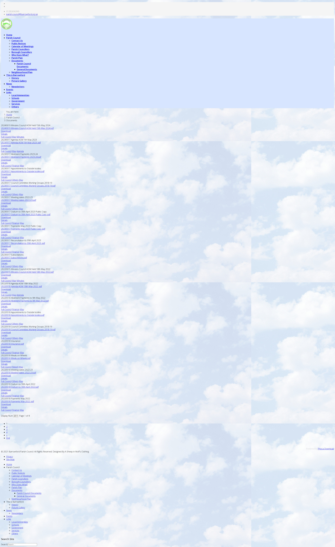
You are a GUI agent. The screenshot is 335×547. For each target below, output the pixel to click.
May (14, 136)
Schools (15, 98)
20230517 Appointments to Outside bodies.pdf (22, 171)
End (8, 438)
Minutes (20, 136)
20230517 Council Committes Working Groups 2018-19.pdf (28, 185)
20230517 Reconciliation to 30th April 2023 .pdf (23, 243)
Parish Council (13, 37)
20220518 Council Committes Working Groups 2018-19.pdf (28, 329)
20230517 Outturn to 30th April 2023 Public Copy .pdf (25, 214)
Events (9, 89)
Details (4, 134)
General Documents (27, 69)
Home (9, 34)
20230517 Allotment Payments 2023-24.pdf (21, 157)
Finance (15, 165)
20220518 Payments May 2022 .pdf (17, 401)
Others (15, 106)
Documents (17, 60)
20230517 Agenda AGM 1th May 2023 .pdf (21, 142)
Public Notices (19, 43)
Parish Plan (17, 57)
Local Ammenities (20, 95)
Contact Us (17, 40)
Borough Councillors (22, 52)
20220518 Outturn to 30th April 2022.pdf (20, 387)
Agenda (20, 151)
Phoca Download (326, 448)
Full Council (6, 136)
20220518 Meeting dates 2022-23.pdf (18, 372)
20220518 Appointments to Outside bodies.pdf (22, 315)
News (9, 83)
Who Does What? (20, 55)
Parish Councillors (20, 49)
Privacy (9, 456)
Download (6, 131)
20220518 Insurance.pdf (12, 343)
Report (15, 366)
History (15, 78)
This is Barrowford (15, 75)
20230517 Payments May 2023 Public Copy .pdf (23, 228)
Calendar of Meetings (23, 46)
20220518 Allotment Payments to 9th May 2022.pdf (25, 300)
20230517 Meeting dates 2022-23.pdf (18, 200)
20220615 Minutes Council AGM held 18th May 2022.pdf (27, 272)
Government (18, 101)
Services (16, 103)
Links (8, 92)
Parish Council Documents (24, 65)
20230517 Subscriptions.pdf (14, 257)
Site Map (10, 459)
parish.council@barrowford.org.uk (22, 14)
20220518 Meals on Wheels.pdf (15, 358)
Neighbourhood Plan (22, 72)
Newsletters (18, 86)
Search (4, 544)
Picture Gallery (19, 80)
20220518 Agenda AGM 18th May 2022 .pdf (21, 286)
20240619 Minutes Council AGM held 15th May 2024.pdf (27, 128)
